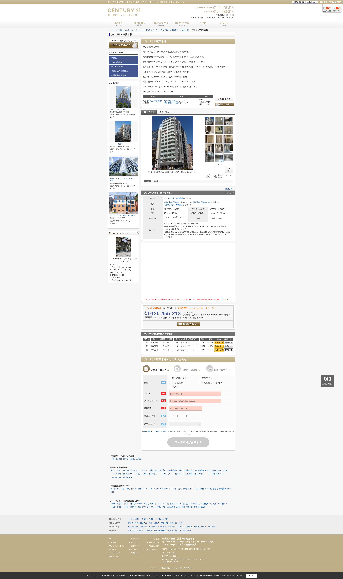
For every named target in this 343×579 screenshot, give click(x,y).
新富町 (156, 489)
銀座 (181, 470)
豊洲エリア (135, 546)
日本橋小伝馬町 (140, 474)
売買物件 (134, 553)
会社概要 (112, 542)
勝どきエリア (136, 542)
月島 (118, 470)
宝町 (112, 492)
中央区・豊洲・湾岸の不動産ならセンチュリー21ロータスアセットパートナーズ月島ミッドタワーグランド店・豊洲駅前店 (188, 541)
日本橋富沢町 (127, 474)
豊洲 (142, 523)
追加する (228, 342)
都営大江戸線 (133, 527)
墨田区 (132, 459)
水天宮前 (208, 489)
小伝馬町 (172, 489)
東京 (144, 507)
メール (175, 416)
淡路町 (193, 504)
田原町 (113, 507)
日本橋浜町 (125, 470)
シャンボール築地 (116, 144)
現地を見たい (178, 382)
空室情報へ (223, 99)
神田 (164, 504)
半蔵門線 (171, 527)
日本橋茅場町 (152, 474)
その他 (175, 387)
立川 (176, 523)
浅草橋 (119, 504)
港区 (120, 459)
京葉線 (179, 527)
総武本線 (167, 101)
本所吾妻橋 (171, 507)
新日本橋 (120, 489)
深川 (171, 523)
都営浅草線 (188, 527)
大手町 (125, 507)
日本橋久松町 (209, 474)
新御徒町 (186, 504)
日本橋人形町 (116, 474)
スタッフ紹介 (154, 539)
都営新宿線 (168, 103)
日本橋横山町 (116, 477)
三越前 (196, 489)
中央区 (150, 101)
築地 (133, 470)
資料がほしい (208, 378)
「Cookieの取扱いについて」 (216, 576)
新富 (143, 470)
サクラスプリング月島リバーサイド (122, 215)
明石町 (225, 470)
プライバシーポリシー (163, 432)
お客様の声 (153, 549)
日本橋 (133, 489)
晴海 (155, 470)
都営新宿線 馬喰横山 (119, 71)
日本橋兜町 (176, 474)
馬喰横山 (205, 202)
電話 (188, 416)
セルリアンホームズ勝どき (119, 109)
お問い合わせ (154, 542)
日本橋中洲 (188, 470)
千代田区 (114, 459)
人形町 (179, 489)
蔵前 (173, 504)
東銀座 (190, 489)
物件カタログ (114, 557)
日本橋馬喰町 (157, 101)
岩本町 (176, 103)
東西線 (196, 527)
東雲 (150, 523)
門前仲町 (189, 507)
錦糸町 (196, 507)
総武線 (203, 527)
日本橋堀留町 (216, 470)
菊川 (148, 507)
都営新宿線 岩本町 (118, 75)
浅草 (139, 507)
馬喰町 (174, 101)
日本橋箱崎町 (198, 470)
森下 (219, 504)
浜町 (229, 489)
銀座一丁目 (148, 489)
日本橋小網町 (198, 474)
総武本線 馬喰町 (117, 67)
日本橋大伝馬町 (164, 474)
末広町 (179, 504)
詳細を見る (219, 342)
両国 (169, 504)
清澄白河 (132, 507)
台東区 (125, 459)
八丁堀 (207, 470)
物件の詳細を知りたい (182, 378)
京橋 (202, 489)
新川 (165, 470)
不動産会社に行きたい (212, 382)
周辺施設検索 (154, 546)
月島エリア (135, 539)
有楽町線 (143, 527)
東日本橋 (149, 470)
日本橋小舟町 (127, 477)
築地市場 (222, 489)
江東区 (138, 459)
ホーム (111, 539)
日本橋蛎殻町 (186, 474)
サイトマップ (114, 553)
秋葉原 (140, 504)
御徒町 (205, 504)
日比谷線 (162, 527)
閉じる (251, 575)
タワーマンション (138, 549)
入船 (160, 470)
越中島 (170, 530)
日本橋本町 (220, 474)
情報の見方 (229, 189)
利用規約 (147, 432)
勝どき (113, 470)
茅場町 (140, 489)
